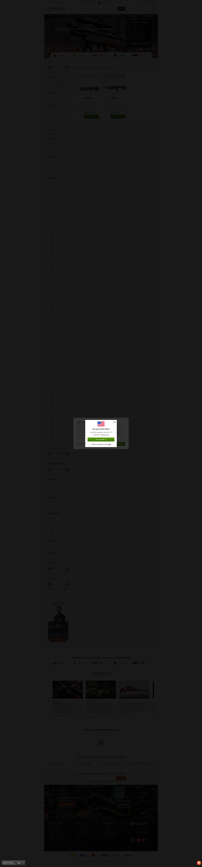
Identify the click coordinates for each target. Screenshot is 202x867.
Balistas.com (105, 435)
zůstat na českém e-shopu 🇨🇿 (101, 444)
